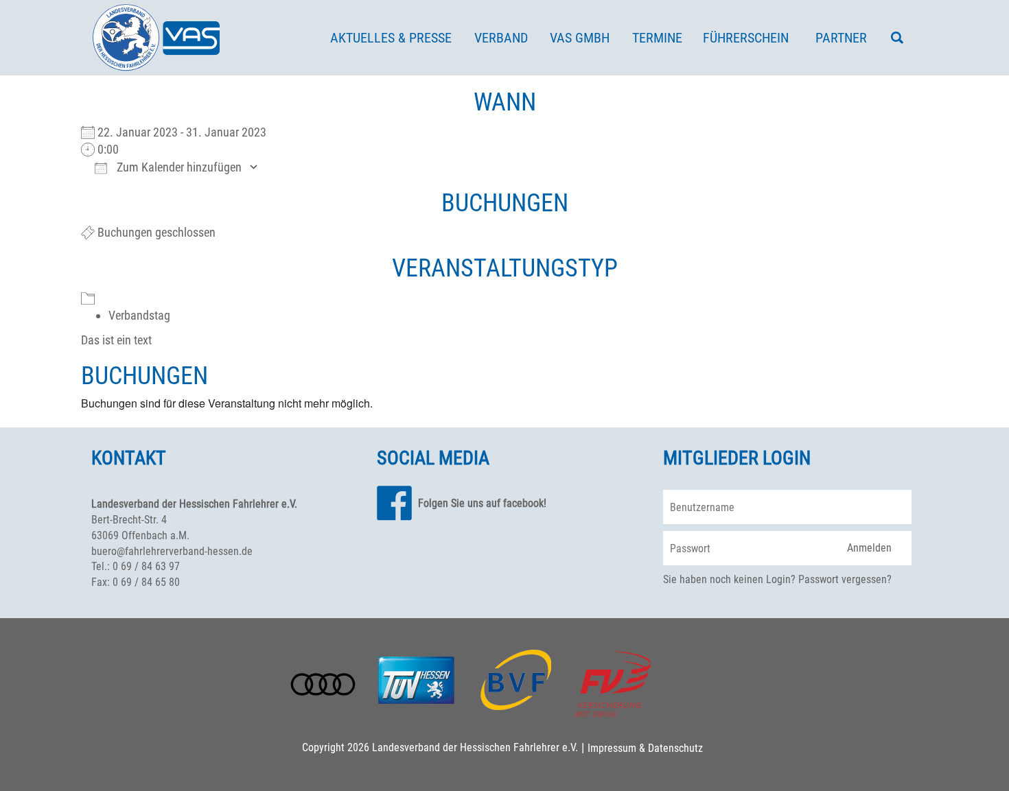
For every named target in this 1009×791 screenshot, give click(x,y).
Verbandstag (139, 315)
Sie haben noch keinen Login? (729, 579)
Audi (323, 684)
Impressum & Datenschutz (645, 748)
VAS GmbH (580, 37)
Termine (657, 37)
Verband (501, 37)
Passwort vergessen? (845, 579)
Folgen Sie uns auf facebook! (482, 503)
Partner (841, 37)
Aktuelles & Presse (391, 37)
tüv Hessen (416, 678)
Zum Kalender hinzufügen (178, 167)
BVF (516, 680)
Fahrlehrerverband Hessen (156, 37)
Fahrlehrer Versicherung (613, 684)
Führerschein (746, 37)
